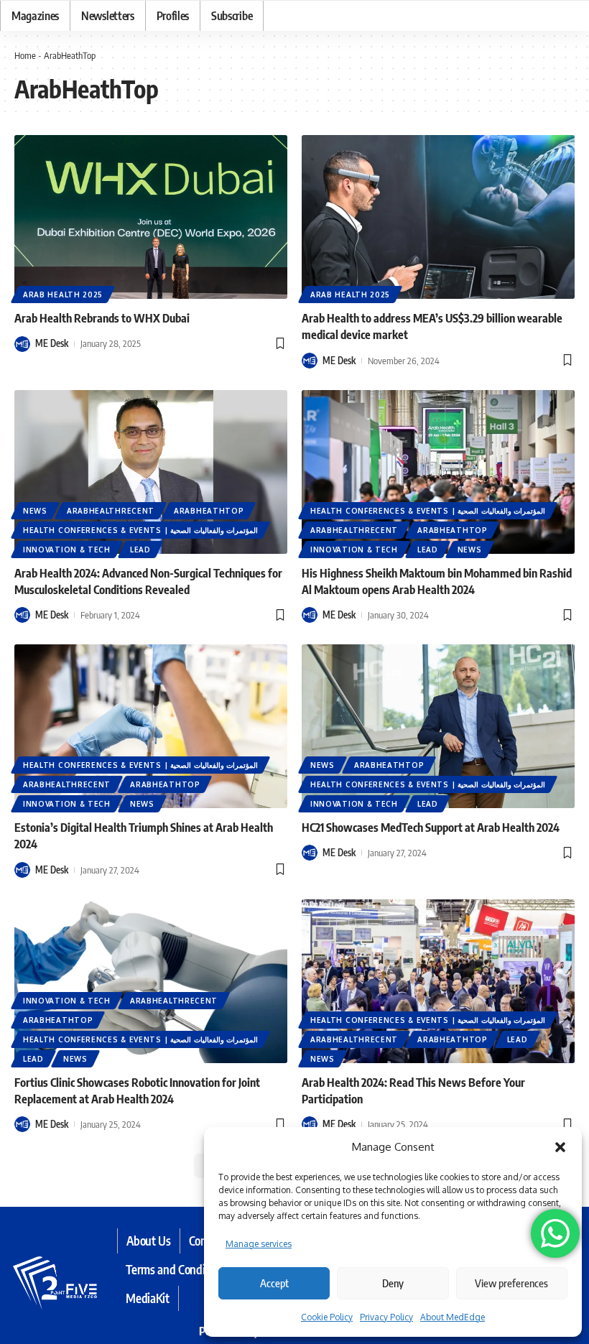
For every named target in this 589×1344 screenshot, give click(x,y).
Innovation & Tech (67, 549)
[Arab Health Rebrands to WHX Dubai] (150, 217)
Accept (274, 1282)
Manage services (259, 1243)
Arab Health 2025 (63, 294)
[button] (560, 1147)
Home (25, 55)
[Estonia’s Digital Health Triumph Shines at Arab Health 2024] (150, 726)
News (35, 510)
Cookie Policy (327, 1317)
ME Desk (51, 343)
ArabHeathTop (209, 510)
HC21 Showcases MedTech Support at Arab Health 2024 (431, 827)
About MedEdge (452, 1317)
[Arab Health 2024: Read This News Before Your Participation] (438, 981)
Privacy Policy (386, 1317)
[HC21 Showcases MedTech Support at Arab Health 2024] (438, 726)
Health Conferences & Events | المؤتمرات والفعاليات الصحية (140, 530)
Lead (140, 549)
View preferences (511, 1282)
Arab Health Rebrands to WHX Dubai (102, 318)
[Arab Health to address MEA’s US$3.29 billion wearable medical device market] (438, 217)
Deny (393, 1282)
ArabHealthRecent (110, 510)
